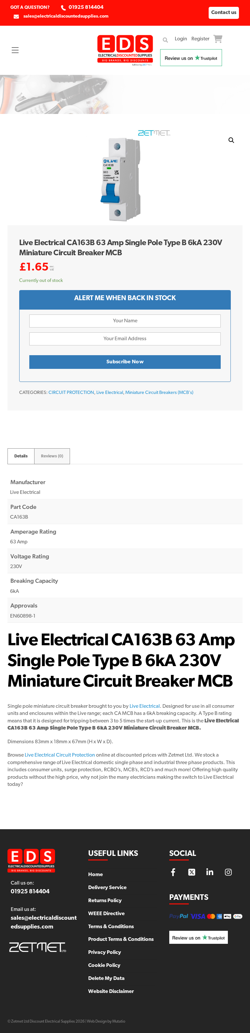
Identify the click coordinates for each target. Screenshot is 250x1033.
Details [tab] (21, 456)
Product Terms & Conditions (121, 939)
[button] (231, 140)
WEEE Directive (106, 913)
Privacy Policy (104, 952)
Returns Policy (105, 900)
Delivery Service (107, 887)
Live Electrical (109, 392)
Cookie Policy (104, 965)
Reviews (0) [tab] (52, 456)
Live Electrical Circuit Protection (60, 755)
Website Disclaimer (111, 991)
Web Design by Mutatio (106, 1022)
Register (200, 39)
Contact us (223, 12)
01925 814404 (86, 7)
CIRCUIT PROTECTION (71, 392)
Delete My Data (106, 978)
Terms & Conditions (111, 926)
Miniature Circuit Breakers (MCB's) (159, 392)
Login (181, 39)
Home (95, 874)
